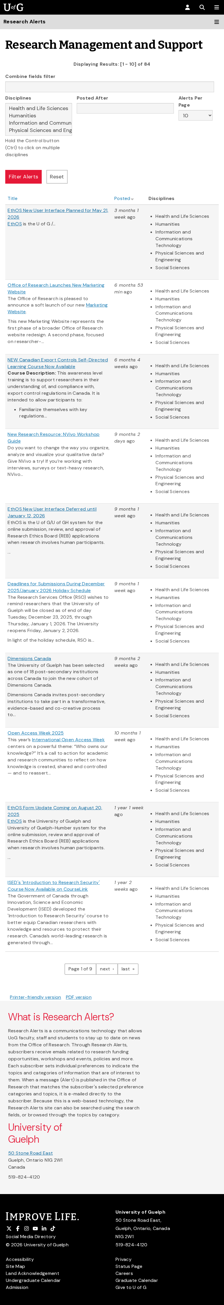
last (130, 968)
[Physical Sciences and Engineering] (38, 130)
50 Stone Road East (30, 1153)
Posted (122, 198)
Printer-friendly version (35, 997)
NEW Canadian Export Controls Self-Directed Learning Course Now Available (58, 363)
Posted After (92, 98)
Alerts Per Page (190, 101)
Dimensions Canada (29, 658)
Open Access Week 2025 (36, 733)
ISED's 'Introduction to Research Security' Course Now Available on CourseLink (54, 885)
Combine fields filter (30, 76)
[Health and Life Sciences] (38, 108)
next (109, 968)
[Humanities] (38, 115)
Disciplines (18, 98)
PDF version (79, 997)
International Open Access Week (68, 740)
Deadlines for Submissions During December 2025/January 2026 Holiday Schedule (56, 587)
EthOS (15, 821)
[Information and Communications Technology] (38, 123)
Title (13, 198)
